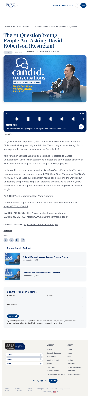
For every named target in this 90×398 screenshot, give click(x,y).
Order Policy (30, 389)
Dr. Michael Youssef (75, 367)
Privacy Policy (7, 389)
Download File (8, 134)
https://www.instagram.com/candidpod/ (47, 216)
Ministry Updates (53, 370)
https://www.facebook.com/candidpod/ (46, 213)
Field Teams (51, 367)
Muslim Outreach (53, 360)
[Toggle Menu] (83, 5)
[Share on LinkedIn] (17, 240)
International (51, 356)
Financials (71, 363)
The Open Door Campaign (56, 374)
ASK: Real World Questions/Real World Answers (28, 196)
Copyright (40, 389)
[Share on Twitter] (11, 240)
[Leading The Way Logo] (11, 5)
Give (69, 356)
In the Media (72, 370)
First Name (11, 295)
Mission (49, 349)
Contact (70, 360)
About (70, 349)
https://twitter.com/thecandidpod (41, 224)
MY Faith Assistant (74, 374)
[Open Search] (77, 5)
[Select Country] (55, 392)
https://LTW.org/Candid (16, 206)
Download (8, 230)
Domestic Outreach (54, 353)
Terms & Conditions (18, 389)
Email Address (12, 304)
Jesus (70, 353)
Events (49, 363)
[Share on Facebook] (6, 240)
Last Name (50, 295)
